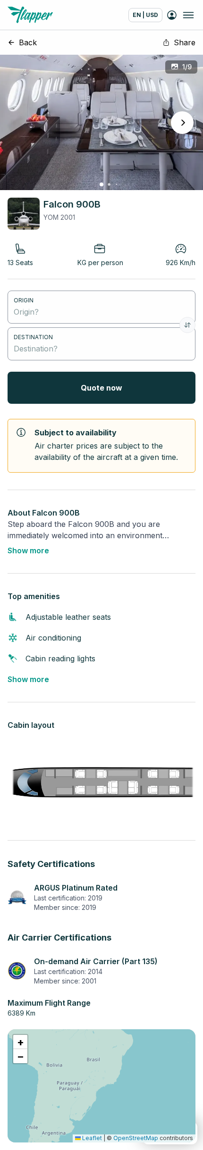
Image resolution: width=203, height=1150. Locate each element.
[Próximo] (182, 122)
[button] (20, 1042)
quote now (101, 387)
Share (184, 42)
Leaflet (91, 1138)
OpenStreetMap (135, 1138)
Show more (28, 550)
